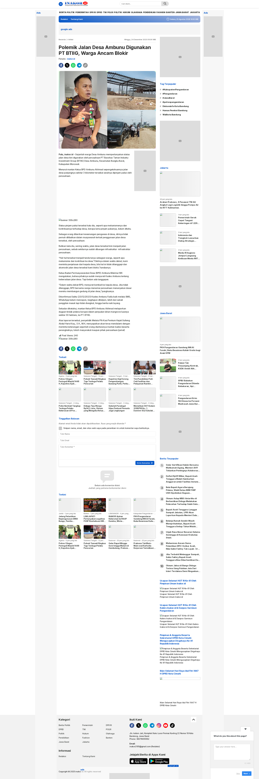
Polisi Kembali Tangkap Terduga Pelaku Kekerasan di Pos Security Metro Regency (69, 410)
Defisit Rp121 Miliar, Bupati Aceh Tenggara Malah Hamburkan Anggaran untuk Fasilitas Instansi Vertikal (182, 480)
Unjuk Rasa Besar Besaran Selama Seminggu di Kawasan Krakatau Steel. (183, 535)
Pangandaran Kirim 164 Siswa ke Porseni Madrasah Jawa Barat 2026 (189, 402)
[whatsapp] (73, 65)
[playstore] (159, 761)
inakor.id (71, 59)
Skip (238, 773)
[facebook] (61, 65)
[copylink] (85, 65)
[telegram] (79, 65)
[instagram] (158, 725)
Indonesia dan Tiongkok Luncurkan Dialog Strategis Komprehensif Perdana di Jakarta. (188, 241)
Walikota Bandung (172, 114)
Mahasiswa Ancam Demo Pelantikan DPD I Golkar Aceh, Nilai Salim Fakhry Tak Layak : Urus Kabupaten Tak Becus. (183, 547)
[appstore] (139, 761)
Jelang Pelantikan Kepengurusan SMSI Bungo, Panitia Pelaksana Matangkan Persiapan (69, 521)
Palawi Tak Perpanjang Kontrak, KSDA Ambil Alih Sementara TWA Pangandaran (188, 368)
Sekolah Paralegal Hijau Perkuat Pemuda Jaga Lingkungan (119, 408)
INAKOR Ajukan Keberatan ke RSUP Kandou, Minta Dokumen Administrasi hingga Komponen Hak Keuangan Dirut (119, 522)
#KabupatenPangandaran (176, 89)
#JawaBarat (169, 98)
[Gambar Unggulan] (107, 110)
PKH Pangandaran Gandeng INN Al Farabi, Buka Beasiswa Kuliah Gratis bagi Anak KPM (144, 520)
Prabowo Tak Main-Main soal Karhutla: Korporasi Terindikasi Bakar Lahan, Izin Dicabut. (144, 548)
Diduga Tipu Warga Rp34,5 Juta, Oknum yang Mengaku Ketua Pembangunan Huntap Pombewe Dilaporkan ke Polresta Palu (94, 412)
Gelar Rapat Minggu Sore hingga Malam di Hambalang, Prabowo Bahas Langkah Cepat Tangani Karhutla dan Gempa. (119, 549)
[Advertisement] (95, 198)
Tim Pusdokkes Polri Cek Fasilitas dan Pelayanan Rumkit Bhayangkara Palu (143, 382)
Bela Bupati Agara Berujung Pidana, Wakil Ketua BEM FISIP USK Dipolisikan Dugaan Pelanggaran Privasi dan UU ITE (181, 491)
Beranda (62, 39)
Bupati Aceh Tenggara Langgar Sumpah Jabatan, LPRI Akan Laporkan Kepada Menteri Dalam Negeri (182, 513)
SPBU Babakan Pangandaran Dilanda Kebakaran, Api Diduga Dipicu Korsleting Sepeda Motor (188, 387)
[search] (165, 3)
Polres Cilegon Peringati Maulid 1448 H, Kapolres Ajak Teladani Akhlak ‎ (69, 382)
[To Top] (193, 719)
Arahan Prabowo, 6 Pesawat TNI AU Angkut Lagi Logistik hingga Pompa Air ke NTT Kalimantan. (179, 205)
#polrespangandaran (173, 102)
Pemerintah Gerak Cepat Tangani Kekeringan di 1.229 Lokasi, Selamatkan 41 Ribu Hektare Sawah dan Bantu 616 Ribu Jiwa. (189, 226)
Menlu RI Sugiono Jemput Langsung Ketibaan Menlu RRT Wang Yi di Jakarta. (188, 257)
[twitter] (67, 65)
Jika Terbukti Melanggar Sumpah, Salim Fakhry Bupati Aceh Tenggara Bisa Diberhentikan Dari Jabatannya (183, 558)
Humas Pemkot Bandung (175, 110)
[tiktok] (172, 725)
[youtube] (165, 725)
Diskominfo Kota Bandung (176, 106)
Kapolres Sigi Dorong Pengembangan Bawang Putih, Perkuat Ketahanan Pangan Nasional (119, 384)
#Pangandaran (170, 93)
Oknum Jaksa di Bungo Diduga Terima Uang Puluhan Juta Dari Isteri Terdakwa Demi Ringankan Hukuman (182, 569)
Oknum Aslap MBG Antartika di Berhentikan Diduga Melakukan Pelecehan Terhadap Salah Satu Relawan (182, 502)
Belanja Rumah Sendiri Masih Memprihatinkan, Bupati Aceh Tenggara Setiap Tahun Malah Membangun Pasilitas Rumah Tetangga (181, 526)
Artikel (70, 39)
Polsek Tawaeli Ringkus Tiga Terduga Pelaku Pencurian (95, 381)
